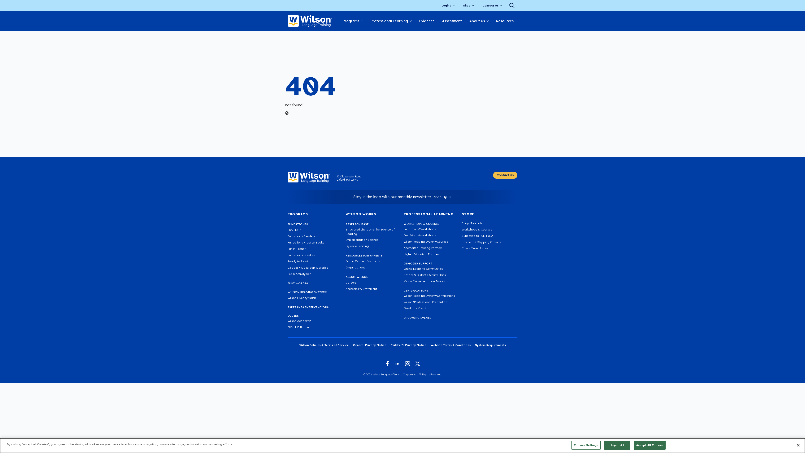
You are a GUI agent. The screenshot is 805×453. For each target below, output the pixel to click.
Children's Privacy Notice (408, 345)
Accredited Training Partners (423, 248)
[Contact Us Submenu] (502, 5)
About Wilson (357, 277)
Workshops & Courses (477, 229)
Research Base (357, 224)
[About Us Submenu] (488, 21)
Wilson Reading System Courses (426, 241)
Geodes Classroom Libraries (308, 267)
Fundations (298, 224)
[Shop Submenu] (474, 5)
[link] (310, 21)
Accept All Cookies (649, 445)
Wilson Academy (300, 321)
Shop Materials (472, 223)
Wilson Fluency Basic (302, 297)
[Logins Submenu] (455, 5)
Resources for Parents (364, 255)
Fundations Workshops (420, 229)
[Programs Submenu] (363, 21)
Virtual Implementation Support (425, 281)
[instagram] (407, 363)
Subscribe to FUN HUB (477, 235)
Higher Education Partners (422, 254)
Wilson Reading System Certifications (429, 295)
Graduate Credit (415, 308)
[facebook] (387, 363)
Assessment (452, 21)
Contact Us (491, 5)
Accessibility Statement (361, 288)
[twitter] (417, 363)
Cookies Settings (586, 445)
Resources (505, 21)
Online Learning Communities (423, 268)
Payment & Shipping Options (481, 242)
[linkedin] (397, 363)
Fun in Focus (297, 248)
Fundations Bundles (301, 255)
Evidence (427, 21)
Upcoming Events (417, 317)
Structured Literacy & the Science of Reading (370, 232)
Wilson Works (361, 214)
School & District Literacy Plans (425, 275)
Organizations (355, 267)
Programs (351, 21)
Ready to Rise (298, 261)
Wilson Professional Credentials (426, 302)
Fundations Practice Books (306, 242)
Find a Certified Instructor (363, 261)
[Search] (511, 5)
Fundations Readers (301, 236)
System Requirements (490, 345)
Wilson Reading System (307, 292)
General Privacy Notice (369, 345)
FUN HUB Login (298, 327)
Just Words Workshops (420, 235)
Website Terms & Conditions (451, 345)
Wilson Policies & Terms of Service (324, 345)
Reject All (617, 445)
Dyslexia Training (357, 246)
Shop (466, 5)
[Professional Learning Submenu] (411, 21)
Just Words (298, 283)
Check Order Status (475, 248)
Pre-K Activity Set (299, 274)
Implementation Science (362, 239)
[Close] (798, 445)
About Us (477, 21)
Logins (446, 5)
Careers (351, 282)
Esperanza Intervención (308, 307)
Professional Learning (389, 21)
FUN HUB (294, 230)
